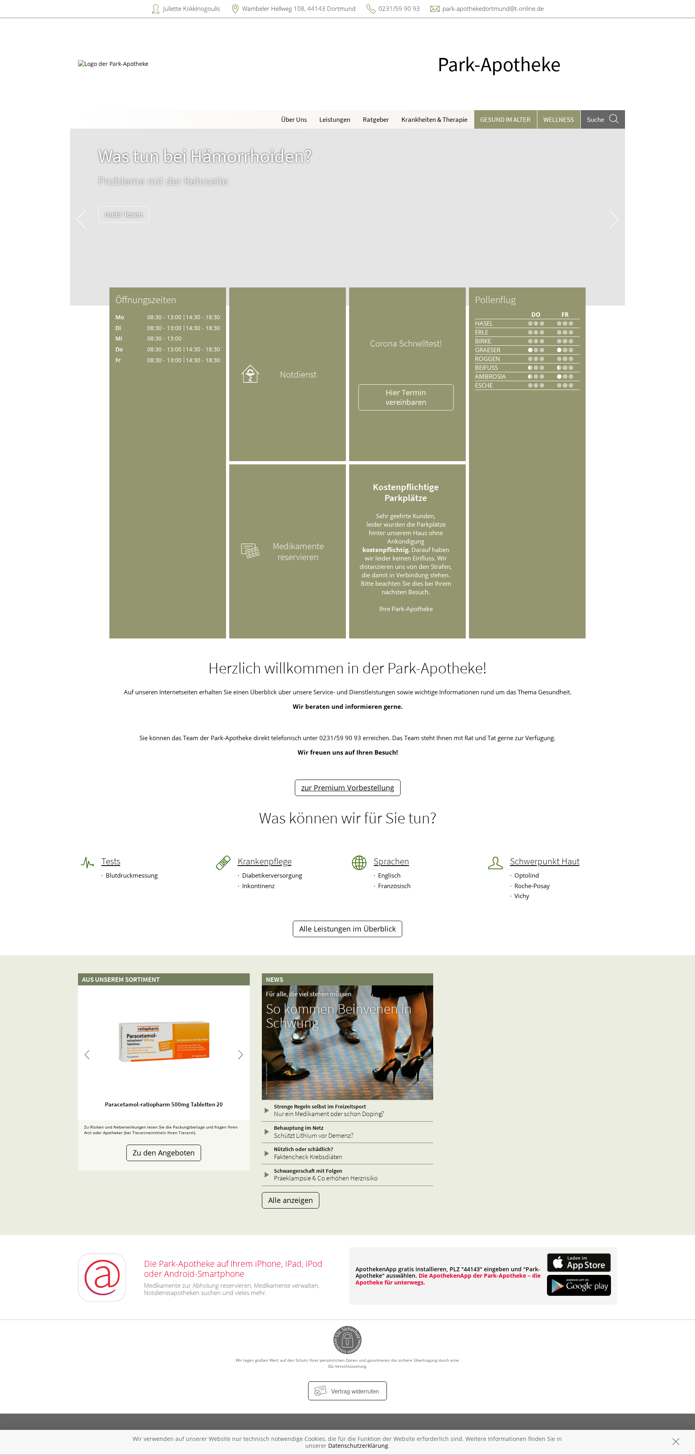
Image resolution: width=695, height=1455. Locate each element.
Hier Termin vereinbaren (406, 397)
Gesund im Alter (505, 119)
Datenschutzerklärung (358, 1445)
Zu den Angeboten (164, 1152)
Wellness (558, 119)
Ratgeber (376, 119)
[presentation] (81, 219)
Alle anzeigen (290, 1200)
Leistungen (334, 119)
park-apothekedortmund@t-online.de (493, 8)
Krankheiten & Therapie (434, 119)
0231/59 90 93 (399, 8)
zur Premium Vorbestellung (347, 787)
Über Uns (294, 119)
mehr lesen (124, 214)
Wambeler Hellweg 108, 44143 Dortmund (299, 8)
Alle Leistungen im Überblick (347, 929)
